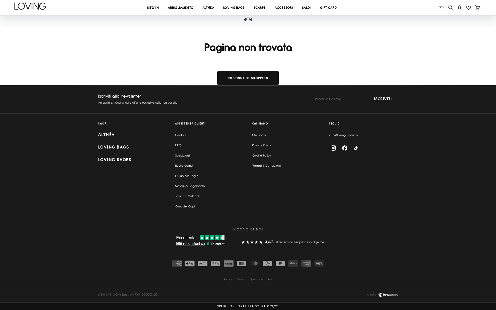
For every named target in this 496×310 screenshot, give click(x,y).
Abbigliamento (180, 8)
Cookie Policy (261, 155)
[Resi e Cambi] (441, 7)
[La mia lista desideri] (468, 7)
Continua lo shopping (248, 78)
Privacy (228, 279)
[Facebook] (344, 148)
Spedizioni (182, 155)
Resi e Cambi (184, 165)
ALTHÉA (106, 134)
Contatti (180, 135)
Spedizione (256, 279)
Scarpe (260, 8)
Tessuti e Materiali (187, 196)
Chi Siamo (259, 135)
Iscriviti (383, 99)
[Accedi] (459, 7)
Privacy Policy (261, 145)
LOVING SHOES (114, 159)
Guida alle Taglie (186, 176)
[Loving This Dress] (30, 6)
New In (153, 8)
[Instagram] (333, 148)
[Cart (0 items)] (478, 7)
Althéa (208, 8)
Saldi (306, 8)
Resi (270, 279)
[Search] (450, 7)
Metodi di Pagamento (190, 186)
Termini (241, 279)
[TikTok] (356, 148)
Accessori (284, 8)
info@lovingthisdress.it (344, 135)
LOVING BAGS (113, 147)
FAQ (178, 145)
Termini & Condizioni (266, 165)
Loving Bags (234, 8)
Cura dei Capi (185, 206)
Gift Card (328, 8)
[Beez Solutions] (388, 294)
